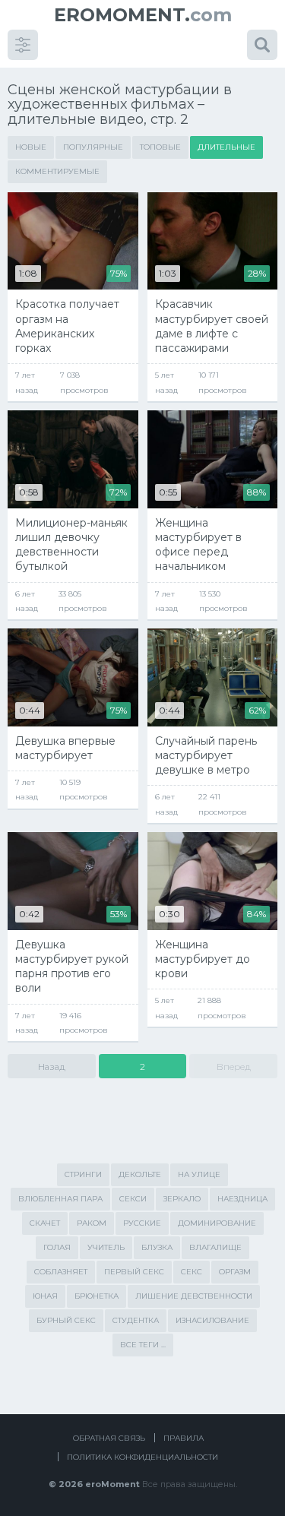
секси (133, 1199)
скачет (45, 1223)
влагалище (215, 1247)
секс (191, 1272)
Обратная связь (109, 1438)
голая (57, 1247)
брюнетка (96, 1296)
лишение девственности (193, 1296)
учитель (106, 1247)
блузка (157, 1247)
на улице (199, 1174)
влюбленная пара (60, 1199)
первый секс (134, 1272)
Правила (183, 1438)
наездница (242, 1199)
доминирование (217, 1223)
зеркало (182, 1199)
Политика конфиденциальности (142, 1457)
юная (45, 1296)
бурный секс (66, 1320)
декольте (140, 1174)
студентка (135, 1320)
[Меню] (23, 45)
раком (91, 1223)
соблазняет (60, 1272)
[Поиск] (262, 45)
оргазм (235, 1272)
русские (142, 1223)
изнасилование (212, 1320)
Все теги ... (143, 1345)
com (143, 15)
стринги (83, 1174)
